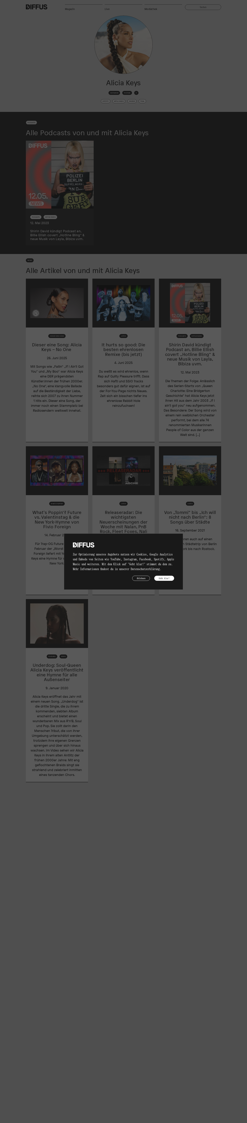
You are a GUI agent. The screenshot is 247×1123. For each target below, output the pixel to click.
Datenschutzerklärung (145, 569)
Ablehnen (141, 578)
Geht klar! (164, 578)
